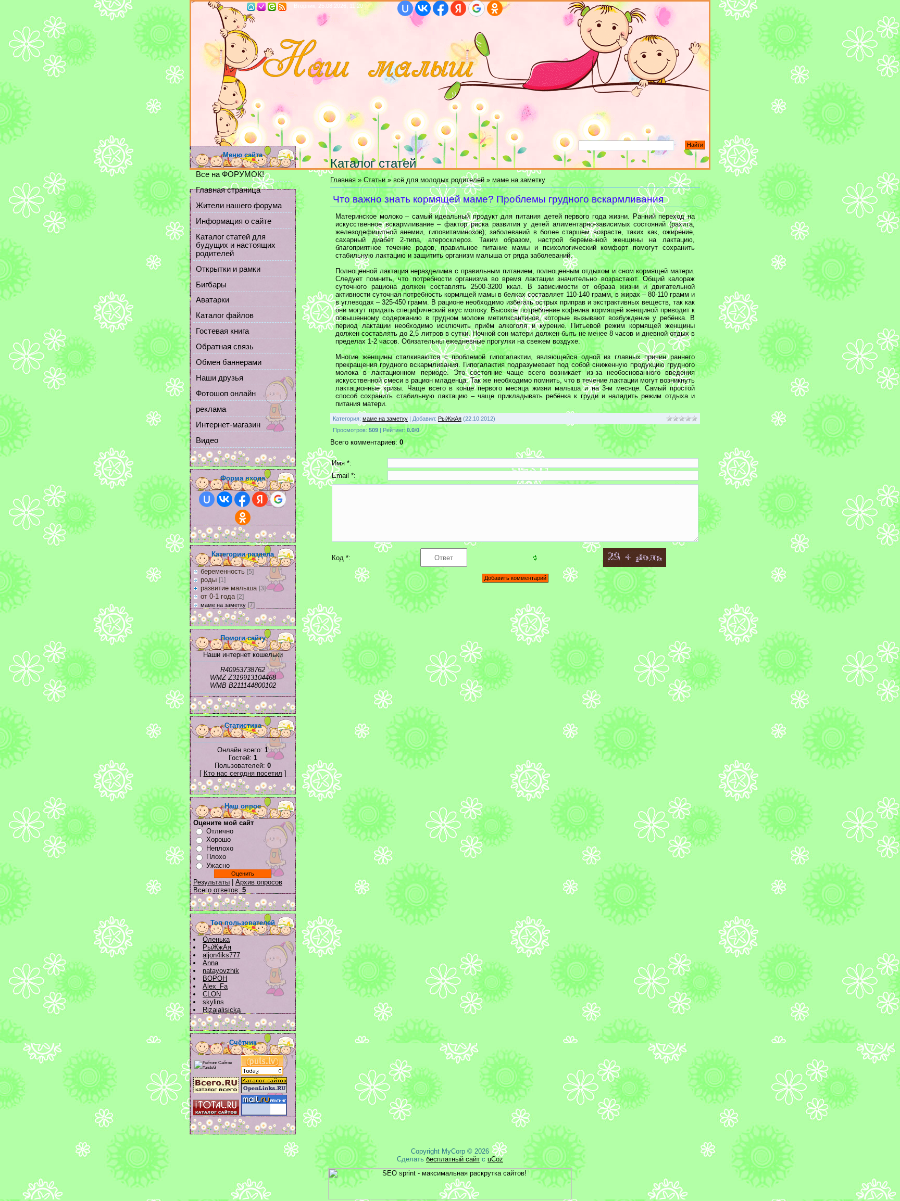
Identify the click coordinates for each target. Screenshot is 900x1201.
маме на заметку (223, 605)
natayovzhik (221, 971)
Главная (251, 7)
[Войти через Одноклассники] (495, 8)
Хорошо (218, 839)
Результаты (211, 882)
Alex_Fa (215, 986)
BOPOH (215, 978)
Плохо (216, 857)
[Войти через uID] (405, 8)
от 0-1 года (218, 596)
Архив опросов (258, 882)
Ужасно (218, 865)
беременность (223, 571)
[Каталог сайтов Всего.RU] (216, 1091)
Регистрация (261, 7)
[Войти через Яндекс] (458, 8)
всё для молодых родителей (438, 180)
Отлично (219, 831)
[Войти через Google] (476, 8)
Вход (272, 7)
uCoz (495, 1159)
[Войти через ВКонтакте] (423, 8)
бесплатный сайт (453, 1159)
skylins (213, 1002)
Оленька (216, 939)
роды (209, 580)
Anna (210, 963)
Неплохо (219, 848)
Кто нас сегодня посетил (243, 773)
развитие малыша (229, 588)
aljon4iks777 (221, 955)
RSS (282, 7)
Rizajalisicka (222, 1010)
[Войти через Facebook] (440, 8)
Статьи (374, 180)
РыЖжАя (217, 947)
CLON (212, 994)
